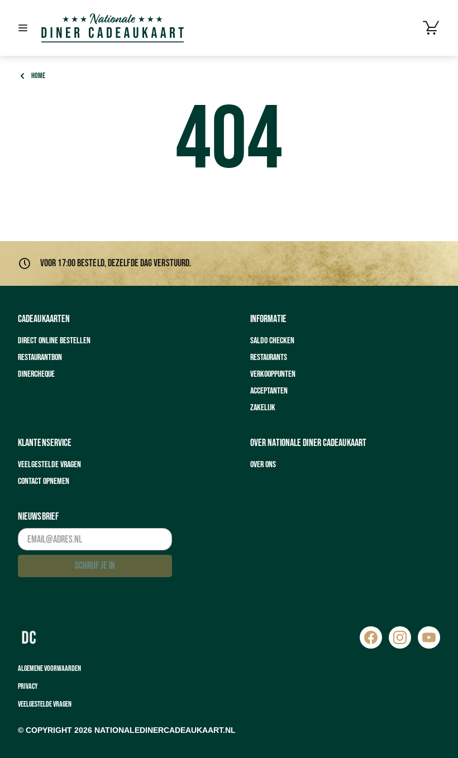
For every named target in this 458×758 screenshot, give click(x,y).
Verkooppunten (272, 374)
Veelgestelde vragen (49, 464)
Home (38, 75)
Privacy (28, 686)
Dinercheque (36, 374)
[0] (431, 28)
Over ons (263, 464)
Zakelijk (262, 407)
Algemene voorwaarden (49, 668)
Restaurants (268, 357)
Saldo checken (272, 340)
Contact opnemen (43, 481)
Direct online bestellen (54, 340)
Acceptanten (269, 391)
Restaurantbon (40, 357)
